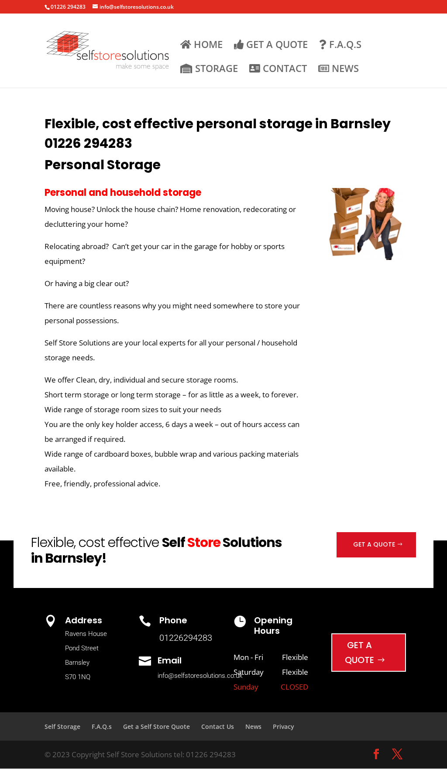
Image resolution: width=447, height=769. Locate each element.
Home (207, 45)
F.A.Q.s (344, 45)
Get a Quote (276, 45)
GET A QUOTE (374, 544)
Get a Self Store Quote (156, 726)
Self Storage (62, 726)
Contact (283, 69)
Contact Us (217, 726)
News (344, 69)
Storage (215, 69)
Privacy (283, 726)
